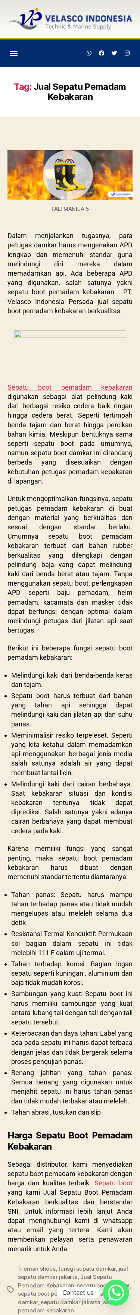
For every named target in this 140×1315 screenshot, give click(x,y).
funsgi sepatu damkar (87, 1268)
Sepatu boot (113, 1183)
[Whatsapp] (89, 52)
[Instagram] (127, 52)
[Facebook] (102, 52)
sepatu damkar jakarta (70, 1302)
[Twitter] (114, 52)
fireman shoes (37, 1268)
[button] (13, 53)
